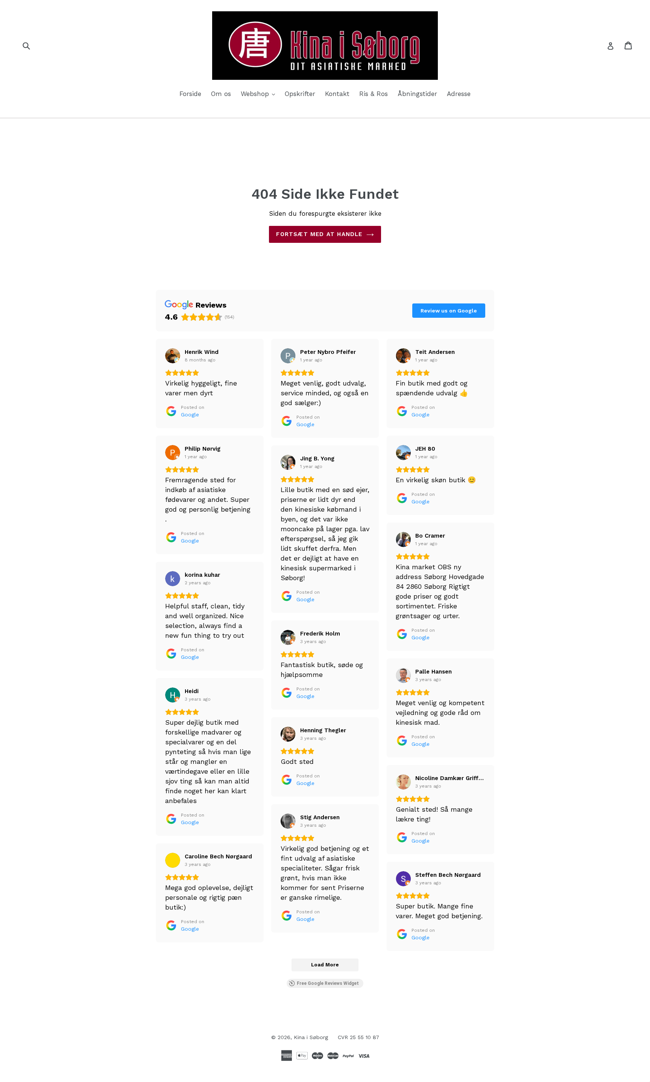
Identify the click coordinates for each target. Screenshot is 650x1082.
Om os (221, 94)
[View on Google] (172, 355)
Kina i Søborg (311, 1037)
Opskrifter (300, 94)
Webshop (260, 94)
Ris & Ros (373, 94)
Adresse (459, 94)
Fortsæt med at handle (319, 234)
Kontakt (337, 94)
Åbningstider (417, 94)
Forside (190, 94)
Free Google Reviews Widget (328, 983)
